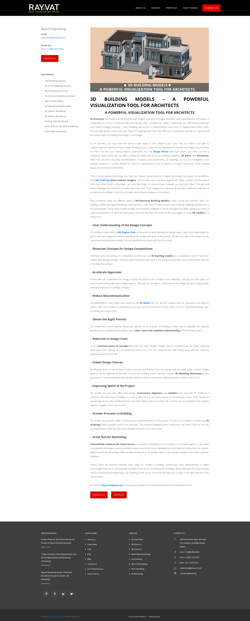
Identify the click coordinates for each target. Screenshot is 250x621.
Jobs (89, 554)
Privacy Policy (154, 616)
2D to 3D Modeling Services (58, 85)
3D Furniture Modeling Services (60, 96)
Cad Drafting (136, 559)
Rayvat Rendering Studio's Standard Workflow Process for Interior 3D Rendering (56, 576)
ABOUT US (141, 7)
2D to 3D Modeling (139, 564)
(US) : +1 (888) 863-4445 (52, 49)
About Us (91, 539)
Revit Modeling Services (56, 91)
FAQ (89, 549)
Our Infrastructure (95, 569)
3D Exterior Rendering (55, 116)
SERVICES (155, 7)
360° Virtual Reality (54, 101)
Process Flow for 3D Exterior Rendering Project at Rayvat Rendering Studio (57, 541)
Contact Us (50, 58)
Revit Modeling (137, 569)
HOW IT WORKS (190, 7)
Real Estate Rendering (55, 131)
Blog (89, 559)
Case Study (92, 544)
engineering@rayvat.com (53, 37)
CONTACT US (211, 7)
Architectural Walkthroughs (58, 106)
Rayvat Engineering (55, 616)
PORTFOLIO (171, 7)
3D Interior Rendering (55, 111)
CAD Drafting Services (55, 80)
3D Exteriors (136, 549)
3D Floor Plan (137, 539)
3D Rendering (137, 573)
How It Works (93, 573)
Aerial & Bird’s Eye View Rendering (61, 126)
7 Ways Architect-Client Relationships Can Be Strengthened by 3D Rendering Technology (59, 557)
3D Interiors (136, 544)
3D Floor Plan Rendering (56, 121)
